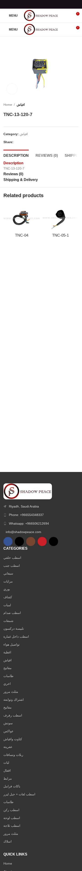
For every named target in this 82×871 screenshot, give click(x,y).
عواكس (8, 731)
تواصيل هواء (11, 644)
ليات (6, 762)
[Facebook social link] (29, 4)
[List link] (41, 514)
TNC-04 (21, 235)
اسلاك (7, 841)
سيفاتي (8, 573)
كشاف (7, 597)
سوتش (8, 723)
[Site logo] (41, 15)
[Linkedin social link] (47, 4)
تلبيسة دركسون (13, 628)
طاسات (8, 676)
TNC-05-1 (60, 235)
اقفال (7, 770)
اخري (7, 683)
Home (7, 104)
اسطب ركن (11, 810)
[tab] (16, 155)
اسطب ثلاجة (11, 825)
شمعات (8, 621)
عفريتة (7, 747)
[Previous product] (67, 104)
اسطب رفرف (12, 715)
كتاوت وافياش (12, 739)
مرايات (8, 581)
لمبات (7, 605)
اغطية (7, 652)
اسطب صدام (12, 613)
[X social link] (35, 4)
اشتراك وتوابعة (13, 699)
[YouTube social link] (42, 541)
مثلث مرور (10, 691)
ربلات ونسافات (13, 755)
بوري (6, 589)
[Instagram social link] (30, 541)
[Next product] (76, 104)
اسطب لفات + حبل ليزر (19, 794)
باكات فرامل (11, 786)
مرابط (7, 778)
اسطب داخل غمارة (16, 636)
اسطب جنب (11, 565)
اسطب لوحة (11, 818)
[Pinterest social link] (41, 4)
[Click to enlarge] (12, 89)
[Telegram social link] (52, 4)
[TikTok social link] (53, 541)
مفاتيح (7, 668)
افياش (21, 104)
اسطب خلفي (12, 557)
